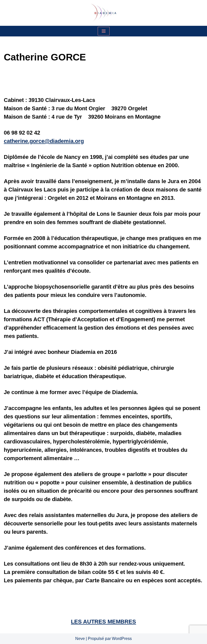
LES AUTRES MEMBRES (103, 621)
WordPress (122, 638)
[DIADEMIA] (103, 13)
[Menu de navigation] (104, 31)
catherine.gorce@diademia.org (44, 141)
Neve (80, 638)
